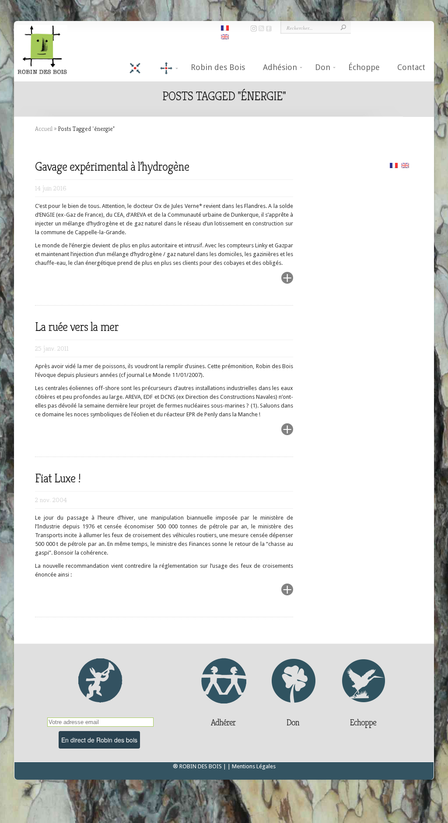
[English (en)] (405, 165)
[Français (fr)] (394, 165)
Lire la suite (266, 283)
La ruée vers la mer (77, 326)
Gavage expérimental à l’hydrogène (112, 166)
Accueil (43, 129)
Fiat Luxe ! (57, 478)
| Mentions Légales (252, 766)
